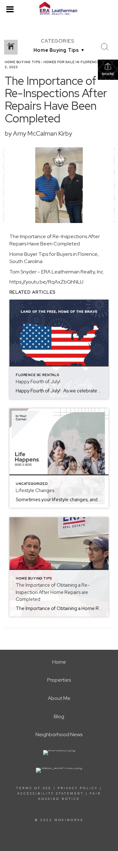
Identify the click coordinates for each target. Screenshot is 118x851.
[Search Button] (104, 47)
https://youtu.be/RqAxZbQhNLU (46, 282)
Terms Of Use (34, 788)
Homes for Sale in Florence (71, 62)
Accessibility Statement (50, 793)
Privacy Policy (78, 788)
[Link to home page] (59, 8)
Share (108, 74)
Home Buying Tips (22, 62)
